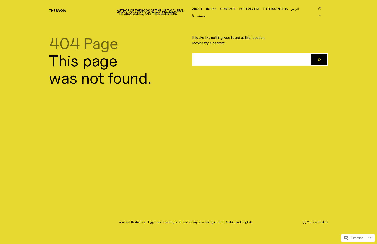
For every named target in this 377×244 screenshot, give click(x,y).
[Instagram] (319, 8)
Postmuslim (249, 8)
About (197, 8)
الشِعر (295, 8)
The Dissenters (275, 8)
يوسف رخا (199, 15)
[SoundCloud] (319, 15)
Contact (228, 8)
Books (211, 8)
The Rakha (57, 10)
